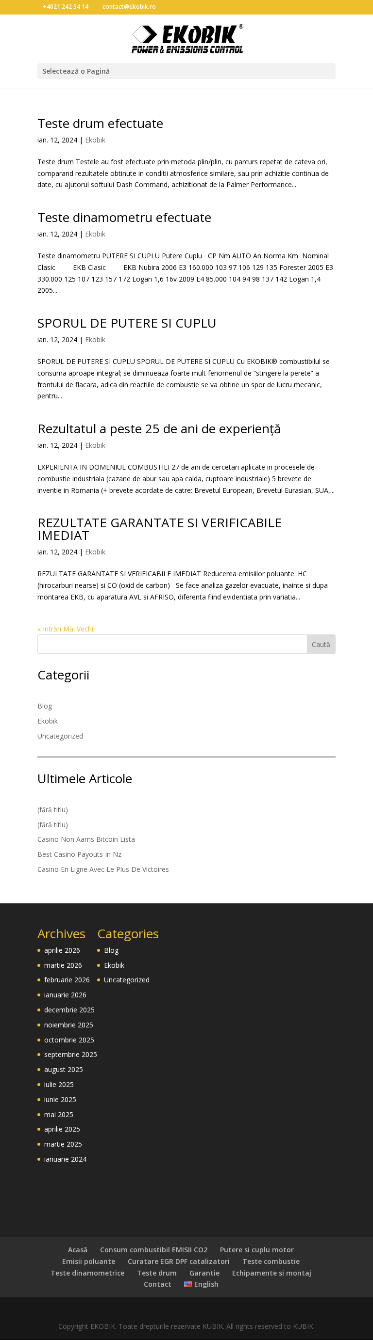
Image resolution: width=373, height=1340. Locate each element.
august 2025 (63, 1069)
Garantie (204, 1272)
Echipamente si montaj (271, 1272)
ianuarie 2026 (65, 994)
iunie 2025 (60, 1099)
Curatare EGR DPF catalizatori (179, 1261)
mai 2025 (58, 1114)
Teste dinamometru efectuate (124, 217)
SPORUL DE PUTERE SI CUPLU (127, 322)
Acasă (77, 1249)
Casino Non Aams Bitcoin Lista (86, 839)
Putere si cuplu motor (257, 1249)
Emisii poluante (88, 1261)
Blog (44, 705)
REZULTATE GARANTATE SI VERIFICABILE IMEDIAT (159, 529)
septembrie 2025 (70, 1054)
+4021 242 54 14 (65, 6)
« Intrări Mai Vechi (65, 628)
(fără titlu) (52, 809)
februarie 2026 (67, 979)
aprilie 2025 (62, 1129)
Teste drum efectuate (100, 123)
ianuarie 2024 (65, 1159)
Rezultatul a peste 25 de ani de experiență (159, 428)
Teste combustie (271, 1261)
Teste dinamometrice (87, 1272)
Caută (321, 644)
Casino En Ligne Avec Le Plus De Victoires (103, 869)
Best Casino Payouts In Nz (79, 854)
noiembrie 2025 (68, 1024)
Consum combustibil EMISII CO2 (153, 1249)
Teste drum (157, 1272)
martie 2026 (63, 965)
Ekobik (95, 139)
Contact (157, 1284)
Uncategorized (60, 736)
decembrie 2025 (69, 1009)
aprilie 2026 (62, 950)
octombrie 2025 (69, 1039)
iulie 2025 (59, 1084)
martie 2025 (63, 1144)
